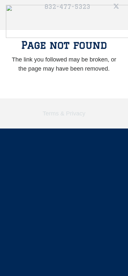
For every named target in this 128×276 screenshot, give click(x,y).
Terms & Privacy (64, 113)
